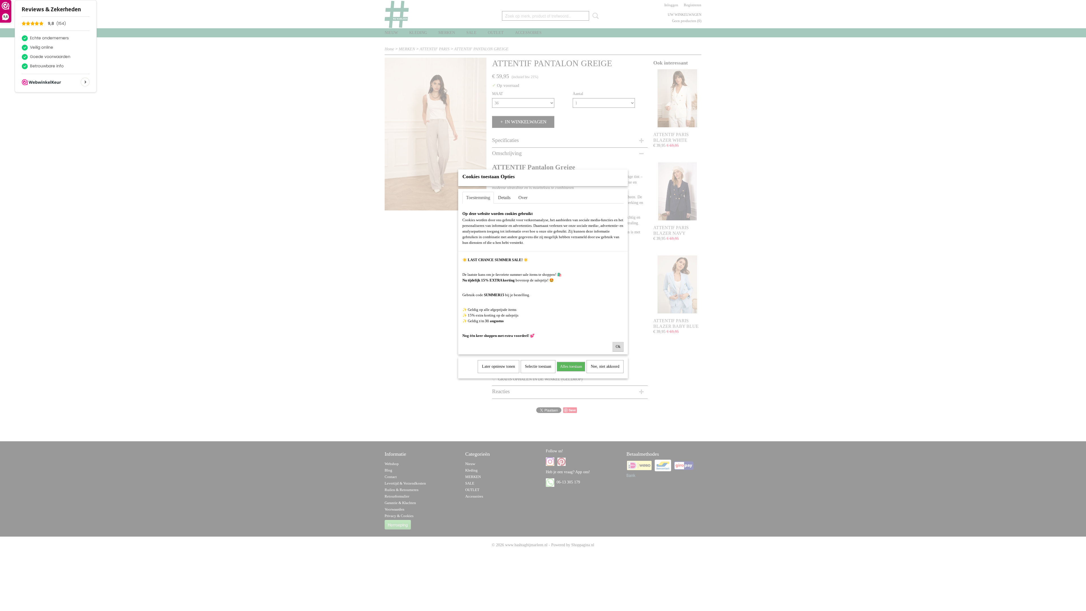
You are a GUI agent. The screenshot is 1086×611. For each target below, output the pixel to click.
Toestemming (478, 197)
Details (504, 197)
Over (522, 197)
